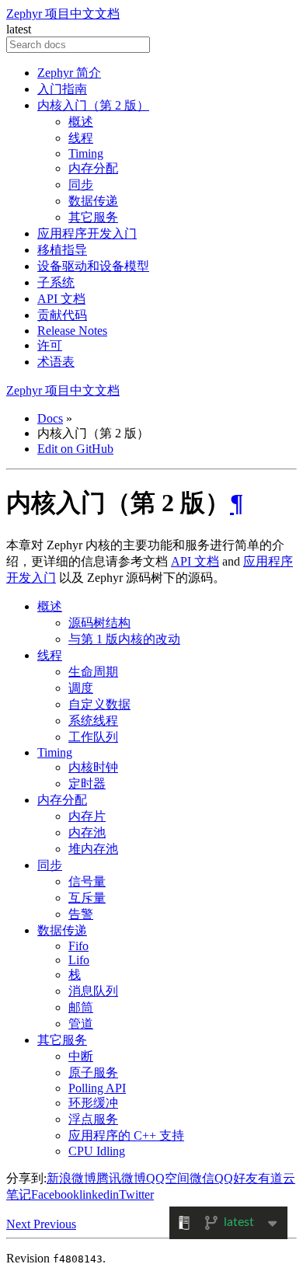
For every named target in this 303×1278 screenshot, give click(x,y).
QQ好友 (236, 1178)
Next (19, 1224)
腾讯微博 (121, 1178)
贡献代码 (62, 315)
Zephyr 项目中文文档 (63, 13)
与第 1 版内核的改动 (124, 639)
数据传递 (93, 200)
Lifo (78, 959)
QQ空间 (168, 1178)
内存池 (87, 832)
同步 (80, 184)
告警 (80, 914)
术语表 (56, 361)
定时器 (87, 783)
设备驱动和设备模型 (93, 266)
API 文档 (61, 298)
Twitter (136, 1194)
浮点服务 (93, 1119)
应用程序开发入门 (87, 233)
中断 (80, 1056)
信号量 (87, 881)
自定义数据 (99, 704)
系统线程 (93, 720)
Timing (85, 153)
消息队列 (93, 991)
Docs (50, 418)
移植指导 (62, 249)
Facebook (55, 1194)
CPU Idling (96, 1151)
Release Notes (72, 330)
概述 (80, 121)
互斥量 (87, 897)
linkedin (99, 1194)
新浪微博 (71, 1178)
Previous (54, 1224)
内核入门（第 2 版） (93, 105)
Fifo (78, 945)
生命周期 (93, 671)
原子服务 (93, 1072)
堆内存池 (93, 848)
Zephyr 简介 (69, 72)
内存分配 (93, 168)
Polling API (97, 1088)
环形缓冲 (93, 1102)
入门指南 (62, 89)
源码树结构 (99, 622)
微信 (202, 1178)
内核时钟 (93, 767)
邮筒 (80, 1007)
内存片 (87, 816)
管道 (80, 1023)
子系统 (56, 282)
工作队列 (93, 736)
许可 (49, 345)
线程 (80, 138)
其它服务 (93, 217)
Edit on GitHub (75, 448)
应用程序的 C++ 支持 (126, 1135)
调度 (80, 688)
